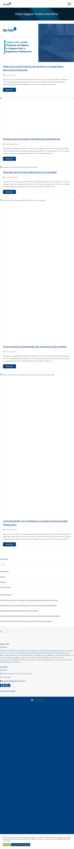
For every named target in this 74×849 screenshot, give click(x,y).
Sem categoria (5, 587)
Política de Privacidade (7, 691)
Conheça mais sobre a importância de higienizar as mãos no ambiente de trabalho (30, 616)
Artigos (2, 577)
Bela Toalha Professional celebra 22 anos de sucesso (19, 611)
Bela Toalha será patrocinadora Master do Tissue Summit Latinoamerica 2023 (28, 605)
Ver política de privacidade (20, 844)
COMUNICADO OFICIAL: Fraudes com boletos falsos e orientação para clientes (29, 600)
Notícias (3, 582)
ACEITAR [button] (6, 844)
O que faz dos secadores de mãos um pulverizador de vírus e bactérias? (26, 621)
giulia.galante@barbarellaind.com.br (14, 681)
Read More (9, 89)
